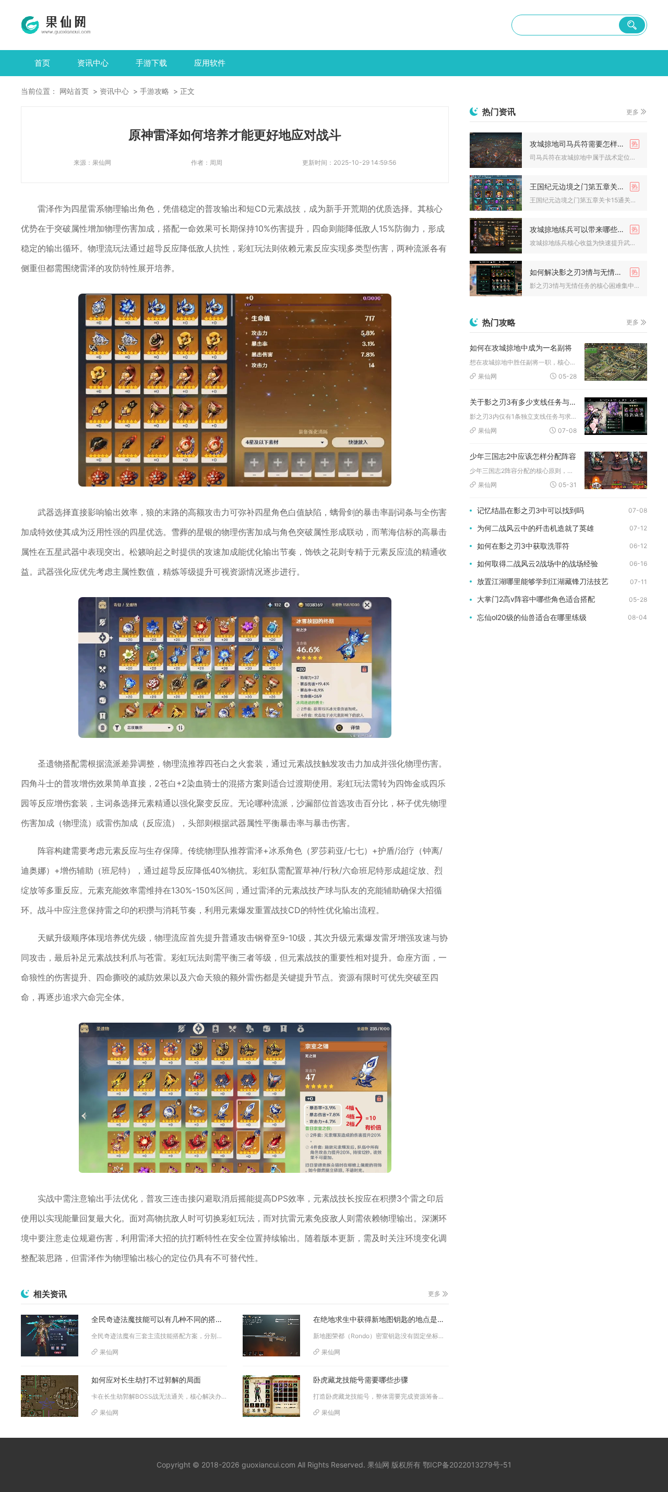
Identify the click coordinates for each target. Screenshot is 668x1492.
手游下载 (151, 63)
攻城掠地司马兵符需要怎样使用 (581, 143)
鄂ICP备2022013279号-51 (467, 1464)
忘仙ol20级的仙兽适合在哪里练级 (532, 617)
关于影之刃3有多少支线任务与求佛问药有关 (523, 401)
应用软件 (209, 63)
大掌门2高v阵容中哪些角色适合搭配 (536, 599)
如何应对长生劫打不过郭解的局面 (146, 1379)
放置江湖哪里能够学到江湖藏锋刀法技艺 (543, 581)
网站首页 (74, 91)
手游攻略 (154, 91)
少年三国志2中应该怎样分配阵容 (523, 456)
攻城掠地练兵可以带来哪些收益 (581, 229)
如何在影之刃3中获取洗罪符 (523, 545)
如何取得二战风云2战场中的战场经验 (537, 563)
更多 (434, 1293)
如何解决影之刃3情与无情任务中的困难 (584, 272)
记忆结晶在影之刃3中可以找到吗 (530, 510)
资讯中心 (93, 63)
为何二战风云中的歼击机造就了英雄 (535, 528)
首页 (42, 63)
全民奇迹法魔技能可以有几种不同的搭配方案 (159, 1319)
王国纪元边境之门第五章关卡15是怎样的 (584, 186)
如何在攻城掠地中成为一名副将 (521, 347)
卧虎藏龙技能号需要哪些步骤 (360, 1379)
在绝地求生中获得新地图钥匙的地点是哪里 (381, 1319)
